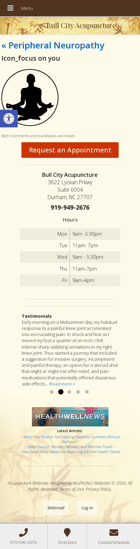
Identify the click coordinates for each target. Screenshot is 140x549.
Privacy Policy (98, 489)
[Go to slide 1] (51, 392)
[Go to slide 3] (69, 392)
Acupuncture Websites (28, 483)
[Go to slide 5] (87, 392)
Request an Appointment (70, 149)
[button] (9, 118)
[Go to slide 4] (78, 392)
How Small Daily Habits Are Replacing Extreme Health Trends (71, 451)
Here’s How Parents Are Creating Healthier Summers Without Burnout (71, 439)
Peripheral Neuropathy (52, 45)
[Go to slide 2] (60, 392)
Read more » (62, 384)
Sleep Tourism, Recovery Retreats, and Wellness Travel (70, 446)
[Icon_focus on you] (29, 124)
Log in (87, 508)
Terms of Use (71, 489)
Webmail (56, 508)
